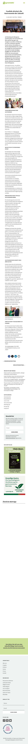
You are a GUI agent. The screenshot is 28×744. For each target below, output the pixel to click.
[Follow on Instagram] (7, 720)
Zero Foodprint (6, 688)
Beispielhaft (6, 398)
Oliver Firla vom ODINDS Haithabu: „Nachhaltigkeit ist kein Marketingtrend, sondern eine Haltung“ (14, 380)
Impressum (16, 738)
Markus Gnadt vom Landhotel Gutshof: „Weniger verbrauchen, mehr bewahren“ (14, 373)
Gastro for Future (6, 692)
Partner (4, 669)
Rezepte (6, 406)
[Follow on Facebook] (4, 720)
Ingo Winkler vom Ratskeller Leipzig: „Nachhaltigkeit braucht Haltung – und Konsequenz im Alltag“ (12, 389)
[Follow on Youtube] (10, 720)
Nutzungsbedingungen (10, 740)
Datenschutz (21, 738)
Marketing (6, 404)
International (6, 397)
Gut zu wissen (7, 402)
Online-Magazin (6, 686)
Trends (20, 17)
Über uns (5, 663)
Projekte (5, 665)
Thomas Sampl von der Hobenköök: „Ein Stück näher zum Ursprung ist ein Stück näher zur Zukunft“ (14, 384)
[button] (9, 356)
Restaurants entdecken (8, 680)
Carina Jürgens (10, 346)
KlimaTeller (5, 694)
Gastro (15, 17)
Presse (4, 671)
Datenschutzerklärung (10, 438)
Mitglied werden (6, 684)
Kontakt (4, 673)
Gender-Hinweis (19, 740)
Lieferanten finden (7, 682)
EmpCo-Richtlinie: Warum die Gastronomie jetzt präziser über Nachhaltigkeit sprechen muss (14, 377)
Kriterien (5, 667)
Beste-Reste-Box (6, 690)
